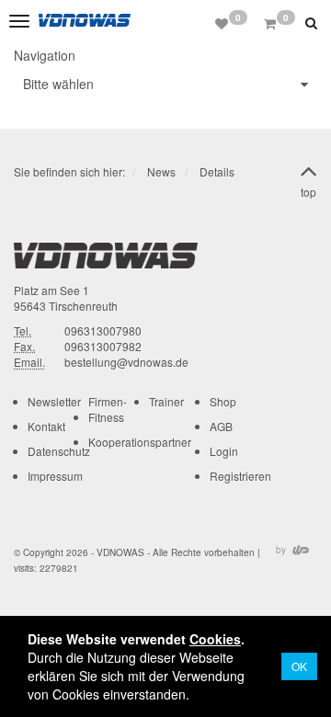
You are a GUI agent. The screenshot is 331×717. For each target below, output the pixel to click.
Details (217, 171)
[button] (313, 22)
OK (299, 666)
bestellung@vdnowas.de (126, 362)
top (308, 191)
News (161, 171)
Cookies (215, 639)
